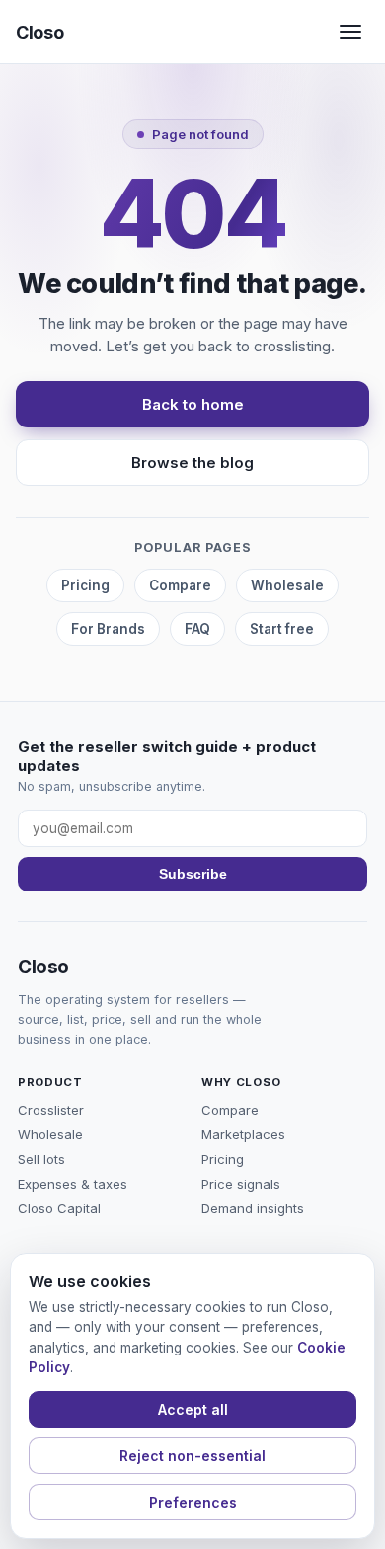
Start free (282, 629)
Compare (180, 585)
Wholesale (287, 585)
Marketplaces (243, 1134)
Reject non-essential (192, 1455)
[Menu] (350, 31)
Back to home (193, 404)
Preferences (193, 1502)
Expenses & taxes (72, 1184)
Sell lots (41, 1159)
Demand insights (252, 1208)
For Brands (108, 629)
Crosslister (51, 1110)
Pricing (85, 585)
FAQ (197, 629)
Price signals (240, 1184)
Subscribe (193, 874)
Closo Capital (59, 1208)
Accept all (193, 1409)
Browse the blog (192, 462)
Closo (39, 32)
